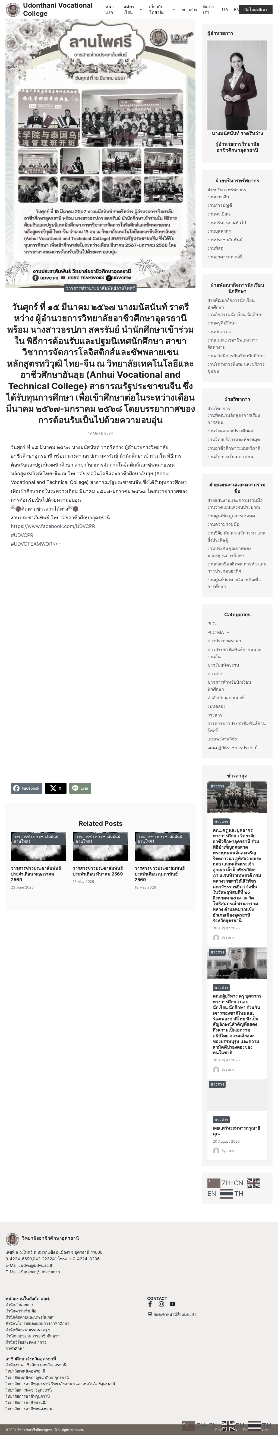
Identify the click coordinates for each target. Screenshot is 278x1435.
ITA (225, 9)
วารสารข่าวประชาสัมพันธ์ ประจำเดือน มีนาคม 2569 (98, 871)
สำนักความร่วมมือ (20, 1311)
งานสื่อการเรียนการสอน (230, 456)
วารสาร (214, 715)
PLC (211, 623)
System (228, 937)
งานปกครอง (219, 331)
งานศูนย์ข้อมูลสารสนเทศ (231, 515)
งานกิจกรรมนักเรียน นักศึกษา (235, 314)
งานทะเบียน (218, 214)
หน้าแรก (109, 9)
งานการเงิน (218, 196)
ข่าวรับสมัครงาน (223, 665)
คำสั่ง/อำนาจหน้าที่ (225, 697)
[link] (53, 526)
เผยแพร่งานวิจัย (222, 739)
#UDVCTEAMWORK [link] (33, 544)
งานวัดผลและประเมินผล (230, 430)
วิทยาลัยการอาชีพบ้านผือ (26, 1402)
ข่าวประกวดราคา (224, 640)
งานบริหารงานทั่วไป (226, 222)
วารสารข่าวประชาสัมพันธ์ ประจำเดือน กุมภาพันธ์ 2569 (160, 873)
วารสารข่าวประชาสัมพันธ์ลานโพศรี (100, 288)
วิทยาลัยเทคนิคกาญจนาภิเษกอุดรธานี (37, 1377)
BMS (238, 9)
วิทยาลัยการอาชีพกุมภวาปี (27, 1396)
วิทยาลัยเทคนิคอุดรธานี (25, 1371)
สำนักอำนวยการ (19, 1304)
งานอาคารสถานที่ (224, 257)
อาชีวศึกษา (14, 1348)
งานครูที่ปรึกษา (222, 323)
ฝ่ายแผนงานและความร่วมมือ (235, 500)
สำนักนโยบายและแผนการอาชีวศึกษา (37, 1323)
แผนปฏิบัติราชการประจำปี (232, 747)
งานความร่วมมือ (223, 524)
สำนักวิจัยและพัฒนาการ (25, 1342)
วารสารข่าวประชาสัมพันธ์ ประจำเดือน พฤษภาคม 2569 (36, 873)
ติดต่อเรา (208, 9)
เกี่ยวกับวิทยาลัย (157, 9)
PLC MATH (218, 632)
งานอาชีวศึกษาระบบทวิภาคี (234, 448)
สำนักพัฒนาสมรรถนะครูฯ (27, 1329)
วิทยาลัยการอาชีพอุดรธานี (27, 1383)
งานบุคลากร (219, 231)
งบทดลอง (216, 706)
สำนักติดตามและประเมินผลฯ (29, 1317)
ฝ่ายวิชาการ (218, 408)
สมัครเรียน (129, 9)
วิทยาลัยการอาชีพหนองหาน (28, 1408)
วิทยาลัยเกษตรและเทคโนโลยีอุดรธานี (83, 1383)
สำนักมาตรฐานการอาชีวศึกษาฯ (32, 1336)
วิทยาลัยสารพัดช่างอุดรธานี (28, 1390)
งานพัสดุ (215, 248)
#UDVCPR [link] (22, 535)
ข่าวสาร (190, 9)
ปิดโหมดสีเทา (255, 9)
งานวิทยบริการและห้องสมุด (233, 439)
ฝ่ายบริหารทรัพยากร (226, 189)
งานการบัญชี (219, 205)
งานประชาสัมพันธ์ (224, 239)
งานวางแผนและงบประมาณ (233, 507)
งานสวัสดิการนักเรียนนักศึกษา (236, 355)
